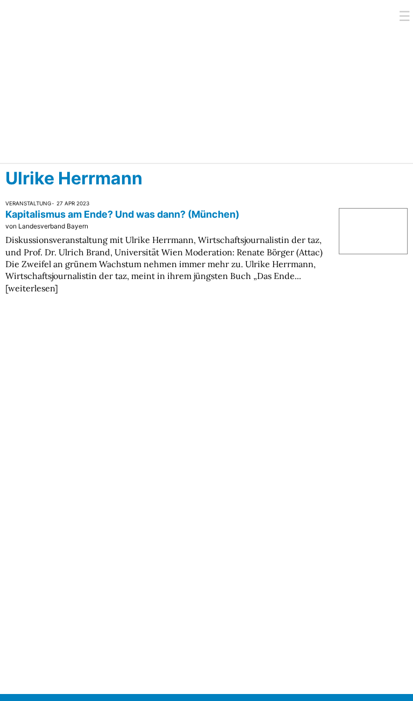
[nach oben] (387, 675)
